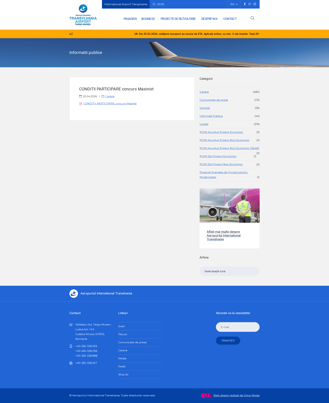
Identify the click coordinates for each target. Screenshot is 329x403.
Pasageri (130, 19)
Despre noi (209, 19)
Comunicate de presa (214, 100)
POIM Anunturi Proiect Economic (221, 132)
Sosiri (121, 326)
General (205, 108)
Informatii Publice (211, 116)
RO (232, 4)
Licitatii (204, 124)
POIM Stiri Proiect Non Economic (221, 164)
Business (148, 19)
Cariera (109, 96)
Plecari (122, 334)
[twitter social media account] (249, 4)
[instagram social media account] (254, 4)
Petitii (121, 366)
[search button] (252, 19)
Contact (230, 19)
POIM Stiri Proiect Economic (218, 156)
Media (122, 358)
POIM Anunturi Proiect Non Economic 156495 (229, 148)
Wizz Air (123, 374)
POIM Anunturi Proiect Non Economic (224, 140)
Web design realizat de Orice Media (236, 395)
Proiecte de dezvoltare (178, 19)
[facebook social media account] (244, 4)
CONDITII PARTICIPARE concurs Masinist (110, 103)
